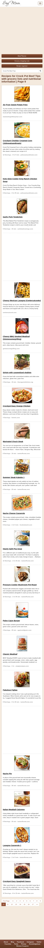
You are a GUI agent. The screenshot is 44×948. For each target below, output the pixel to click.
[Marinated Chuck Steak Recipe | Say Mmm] (22, 431)
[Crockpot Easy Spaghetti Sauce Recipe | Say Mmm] (22, 871)
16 (28, 904)
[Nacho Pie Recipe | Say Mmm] (22, 763)
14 (20, 904)
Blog (12, 942)
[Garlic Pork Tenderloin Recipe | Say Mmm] (22, 206)
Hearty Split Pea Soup (12, 549)
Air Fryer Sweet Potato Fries (15, 105)
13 (16, 904)
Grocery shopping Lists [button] (22, 61)
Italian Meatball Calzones (14, 810)
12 (12, 904)
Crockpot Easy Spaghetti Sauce (17, 881)
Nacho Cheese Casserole (14, 513)
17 (33, 904)
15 (24, 904)
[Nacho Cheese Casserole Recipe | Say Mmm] (22, 503)
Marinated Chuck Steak (13, 442)
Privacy (23, 944)
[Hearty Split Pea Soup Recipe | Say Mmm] (22, 538)
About (6, 942)
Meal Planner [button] (22, 56)
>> (37, 904)
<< (13, 901)
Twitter (39, 942)
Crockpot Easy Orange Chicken (16, 406)
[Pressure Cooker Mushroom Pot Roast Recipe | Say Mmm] (22, 574)
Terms (16, 944)
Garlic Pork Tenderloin (13, 217)
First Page (6, 901)
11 (7, 904)
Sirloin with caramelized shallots (17, 373)
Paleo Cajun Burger (11, 621)
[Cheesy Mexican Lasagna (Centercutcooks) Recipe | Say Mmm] (22, 290)
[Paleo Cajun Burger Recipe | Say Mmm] (22, 610)
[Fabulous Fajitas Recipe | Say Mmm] (22, 679)
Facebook (20, 942)
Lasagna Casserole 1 (12, 845)
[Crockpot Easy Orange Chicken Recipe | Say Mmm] (22, 395)
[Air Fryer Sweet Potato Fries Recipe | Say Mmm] (22, 94)
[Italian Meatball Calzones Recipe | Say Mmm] (22, 799)
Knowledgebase (34, 944)
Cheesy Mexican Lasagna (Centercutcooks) (22, 301)
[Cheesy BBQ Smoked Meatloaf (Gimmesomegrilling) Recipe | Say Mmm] (22, 326)
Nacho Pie (7, 774)
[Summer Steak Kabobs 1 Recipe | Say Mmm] (22, 467)
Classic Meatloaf (10, 654)
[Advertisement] (22, 30)
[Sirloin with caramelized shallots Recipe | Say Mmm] (22, 362)
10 (3, 904)
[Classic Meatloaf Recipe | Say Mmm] (22, 643)
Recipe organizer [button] (22, 66)
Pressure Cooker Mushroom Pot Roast (20, 585)
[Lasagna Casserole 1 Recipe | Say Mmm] (22, 835)
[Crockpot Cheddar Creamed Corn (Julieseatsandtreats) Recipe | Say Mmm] (22, 130)
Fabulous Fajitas (10, 690)
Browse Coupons (22, 946)
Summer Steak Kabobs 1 (13, 477)
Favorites (8, 944)
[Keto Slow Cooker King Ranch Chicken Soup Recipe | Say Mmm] (22, 168)
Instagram (30, 942)
